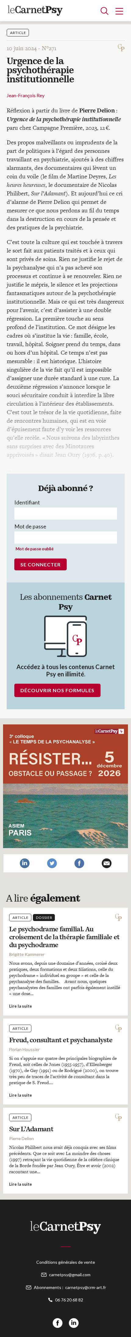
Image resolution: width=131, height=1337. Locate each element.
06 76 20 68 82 (69, 1299)
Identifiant (27, 502)
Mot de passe (30, 526)
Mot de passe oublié (35, 548)
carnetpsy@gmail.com (69, 1274)
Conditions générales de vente (65, 1262)
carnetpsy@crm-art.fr (85, 1287)
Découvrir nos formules (57, 690)
